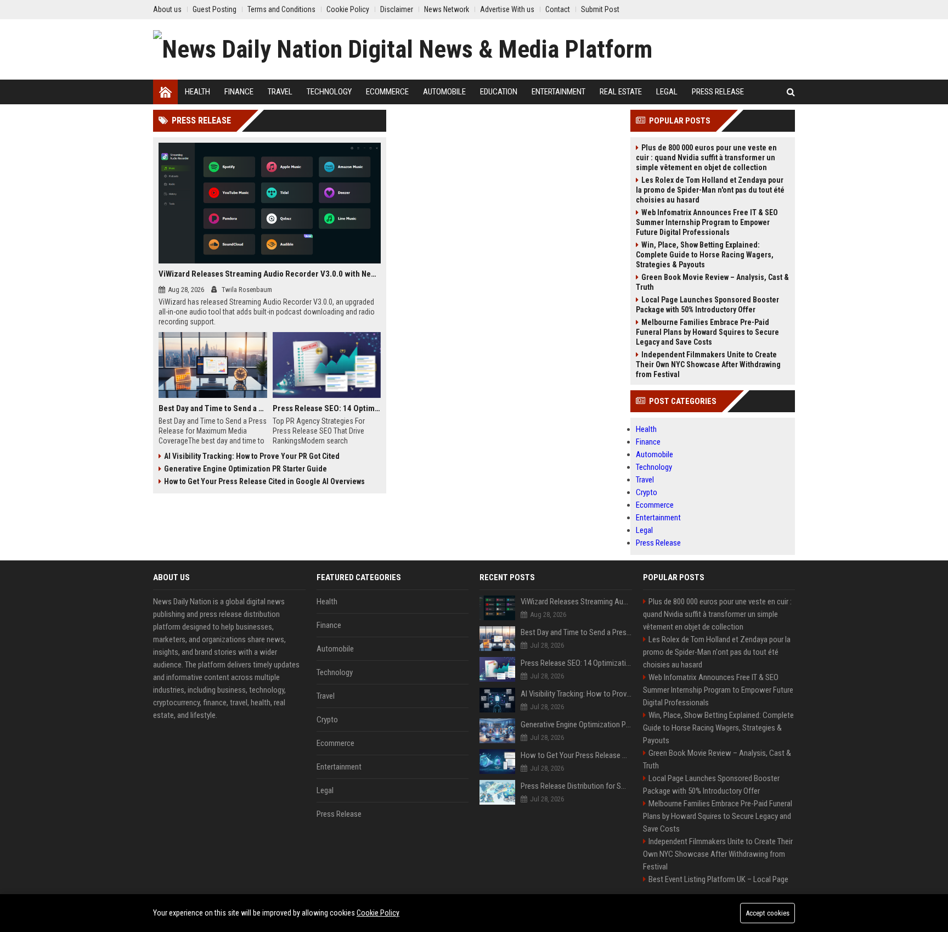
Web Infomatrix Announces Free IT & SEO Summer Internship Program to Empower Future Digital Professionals (707, 222)
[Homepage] (165, 92)
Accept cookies (767, 913)
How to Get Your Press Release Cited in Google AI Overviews (264, 481)
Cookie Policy (378, 912)
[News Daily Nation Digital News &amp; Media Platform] (402, 49)
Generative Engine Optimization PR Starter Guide (245, 468)
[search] (791, 92)
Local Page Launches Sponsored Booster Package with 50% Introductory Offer (707, 304)
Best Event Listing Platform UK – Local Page (718, 879)
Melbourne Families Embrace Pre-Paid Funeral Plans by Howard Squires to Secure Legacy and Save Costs (707, 332)
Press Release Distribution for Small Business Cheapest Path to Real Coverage (576, 786)
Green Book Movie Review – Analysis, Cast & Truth (712, 282)
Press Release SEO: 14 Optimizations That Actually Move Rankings (327, 408)
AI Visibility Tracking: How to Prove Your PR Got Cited (252, 456)
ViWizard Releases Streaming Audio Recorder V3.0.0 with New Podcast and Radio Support (270, 274)
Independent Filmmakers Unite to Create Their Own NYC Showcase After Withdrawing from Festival (708, 364)
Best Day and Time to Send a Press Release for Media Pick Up (213, 408)
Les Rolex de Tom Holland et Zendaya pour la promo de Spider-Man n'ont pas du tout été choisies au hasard (710, 190)
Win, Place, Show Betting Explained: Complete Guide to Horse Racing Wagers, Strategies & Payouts (705, 254)
